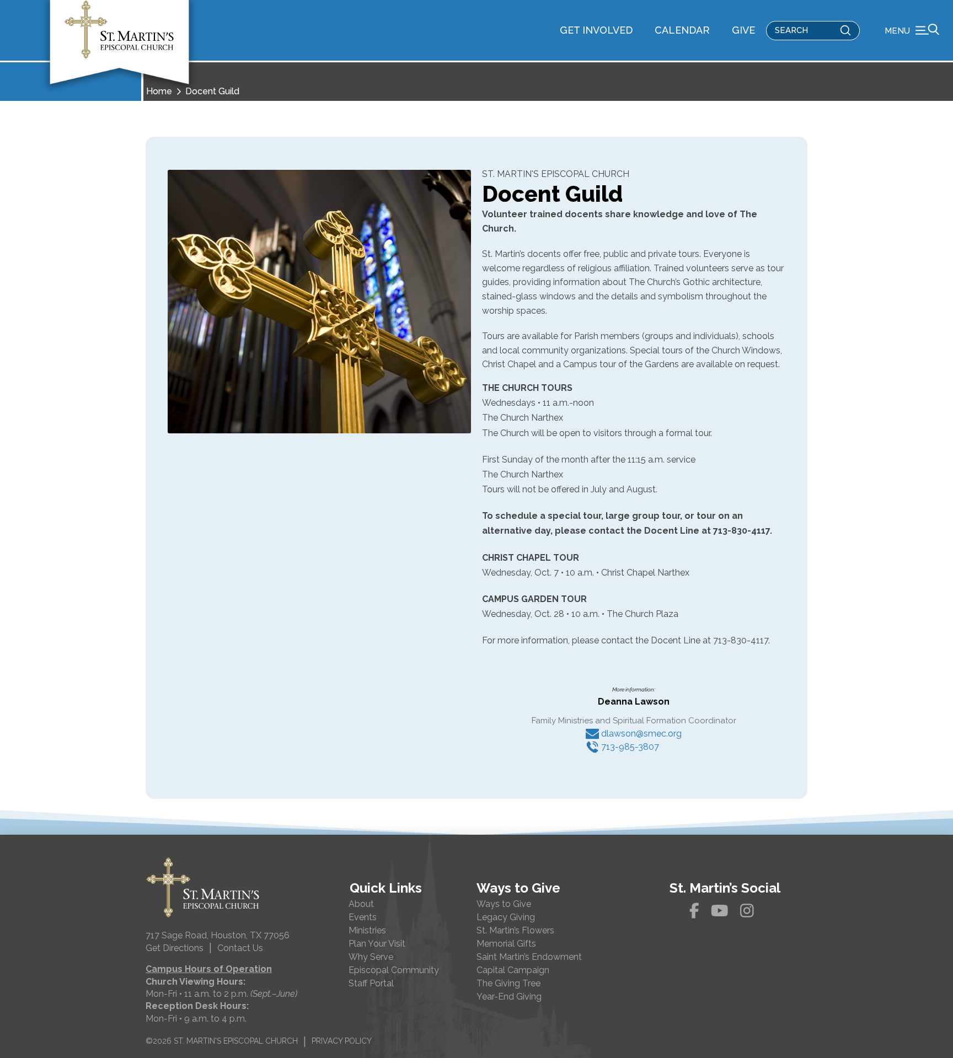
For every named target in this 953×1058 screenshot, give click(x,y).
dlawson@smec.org (640, 733)
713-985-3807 (629, 747)
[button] (912, 30)
